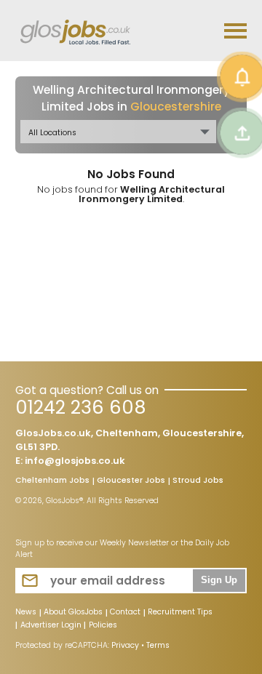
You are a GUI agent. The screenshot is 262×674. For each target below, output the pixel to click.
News (25, 613)
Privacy (125, 645)
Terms (158, 645)
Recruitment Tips (180, 613)
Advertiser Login (51, 626)
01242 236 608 (80, 407)
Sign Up (219, 580)
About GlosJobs (73, 613)
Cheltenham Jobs (52, 481)
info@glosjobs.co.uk (75, 460)
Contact (125, 613)
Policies (103, 626)
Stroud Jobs (197, 481)
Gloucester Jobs (131, 481)
